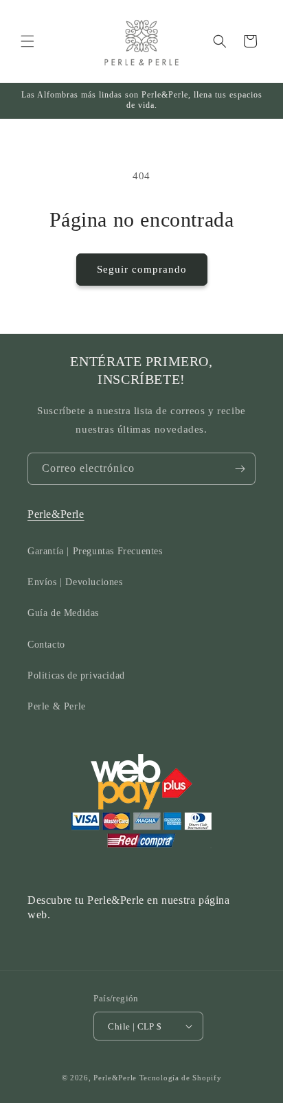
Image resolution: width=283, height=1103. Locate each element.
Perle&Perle (55, 514)
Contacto (46, 644)
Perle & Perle (56, 706)
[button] (27, 41)
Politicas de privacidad (76, 675)
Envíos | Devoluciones (75, 582)
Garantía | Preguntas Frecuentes (95, 551)
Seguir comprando (142, 269)
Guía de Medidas (63, 613)
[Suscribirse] (240, 469)
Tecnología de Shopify (180, 1077)
